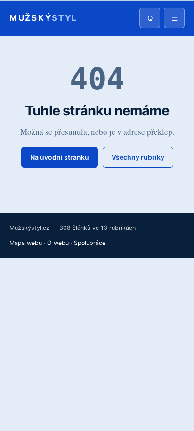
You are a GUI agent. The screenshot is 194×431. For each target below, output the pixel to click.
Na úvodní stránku (59, 157)
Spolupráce (89, 242)
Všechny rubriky (138, 157)
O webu (58, 242)
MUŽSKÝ (43, 18)
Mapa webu (25, 242)
